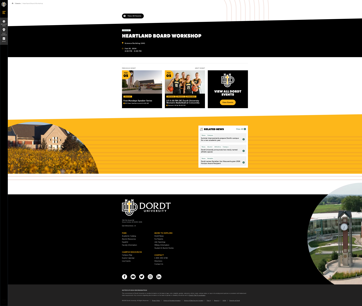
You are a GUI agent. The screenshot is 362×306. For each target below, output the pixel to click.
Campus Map (127, 255)
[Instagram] (150, 276)
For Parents (158, 239)
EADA (224, 300)
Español (125, 242)
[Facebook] (124, 276)
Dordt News (159, 236)
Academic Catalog (129, 236)
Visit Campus (4, 34)
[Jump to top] (4, 301)
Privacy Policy (156, 300)
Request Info (4, 25)
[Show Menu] (4, 12)
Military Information (161, 245)
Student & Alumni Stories (164, 248)
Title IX (209, 300)
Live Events (126, 261)
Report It (216, 300)
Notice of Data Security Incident (193, 300)
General (126, 30)
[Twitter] (141, 276)
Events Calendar (128, 258)
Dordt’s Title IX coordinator (197, 295)
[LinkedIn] (158, 276)
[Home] (13, 3)
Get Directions (127, 226)
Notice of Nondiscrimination (172, 300)
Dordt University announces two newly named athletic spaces (219, 151)
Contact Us (158, 264)
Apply (4, 41)
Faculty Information (129, 245)
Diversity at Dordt (234, 300)
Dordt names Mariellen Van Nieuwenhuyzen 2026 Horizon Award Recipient (220, 162)
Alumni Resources (129, 239)
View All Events (134, 16)
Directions (158, 261)
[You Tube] (133, 276)
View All (239, 129)
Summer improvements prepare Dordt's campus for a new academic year (220, 139)
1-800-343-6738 (161, 258)
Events (18, 3)
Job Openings (159, 242)
